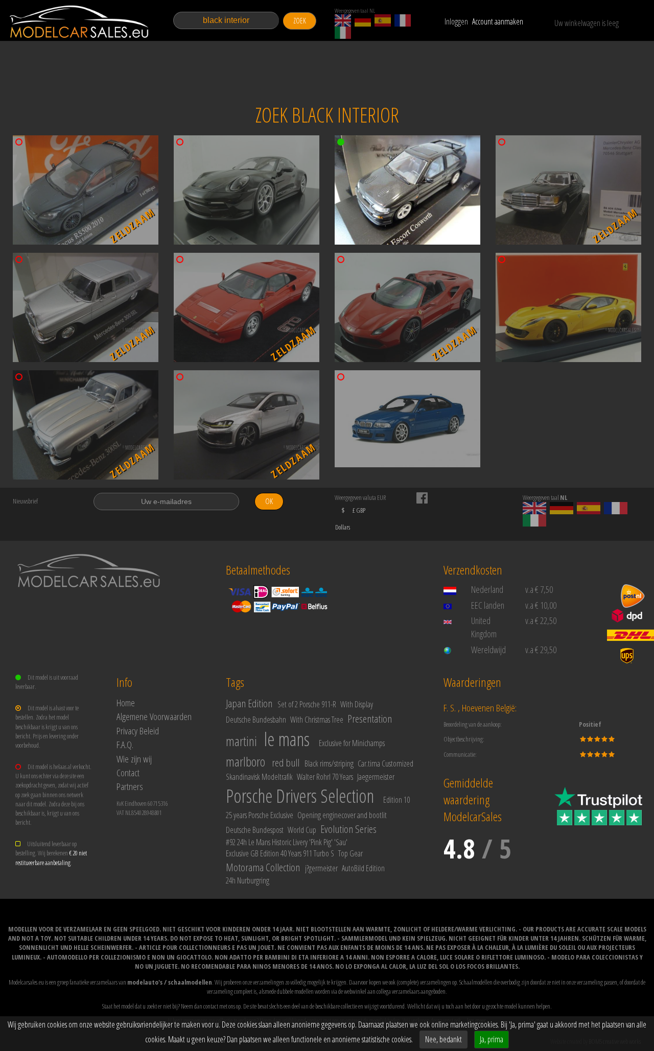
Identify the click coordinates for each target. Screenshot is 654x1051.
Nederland (487, 589)
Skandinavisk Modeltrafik (259, 776)
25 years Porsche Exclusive (259, 815)
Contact (127, 772)
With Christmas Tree (316, 719)
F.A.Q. (124, 744)
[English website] (343, 20)
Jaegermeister (375, 776)
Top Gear (350, 853)
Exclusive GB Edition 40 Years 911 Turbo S (280, 853)
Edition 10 (396, 799)
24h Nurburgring (247, 880)
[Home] (80, 22)
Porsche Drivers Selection (300, 795)
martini (241, 741)
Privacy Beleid (137, 730)
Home (125, 702)
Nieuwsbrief (25, 501)
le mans (287, 739)
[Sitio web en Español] (383, 20)
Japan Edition (249, 703)
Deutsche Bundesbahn (256, 719)
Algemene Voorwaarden (154, 716)
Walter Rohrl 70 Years (325, 776)
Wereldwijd (488, 649)
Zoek (299, 21)
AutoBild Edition (363, 868)
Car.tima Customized (385, 763)
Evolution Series (348, 829)
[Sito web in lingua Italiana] (343, 33)
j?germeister (321, 868)
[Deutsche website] (363, 20)
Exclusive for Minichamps (352, 743)
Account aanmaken (497, 21)
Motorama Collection (263, 867)
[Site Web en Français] (402, 20)
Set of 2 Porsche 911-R (306, 704)
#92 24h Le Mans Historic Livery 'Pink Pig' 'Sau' (286, 842)
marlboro (245, 761)
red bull (285, 762)
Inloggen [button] (456, 21)
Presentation (369, 718)
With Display (356, 704)
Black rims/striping (329, 763)
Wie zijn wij (134, 759)
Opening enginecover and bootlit (342, 815)
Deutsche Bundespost (255, 829)
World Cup (302, 829)
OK (269, 501)
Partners (129, 786)
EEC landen (487, 605)
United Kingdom (484, 627)
